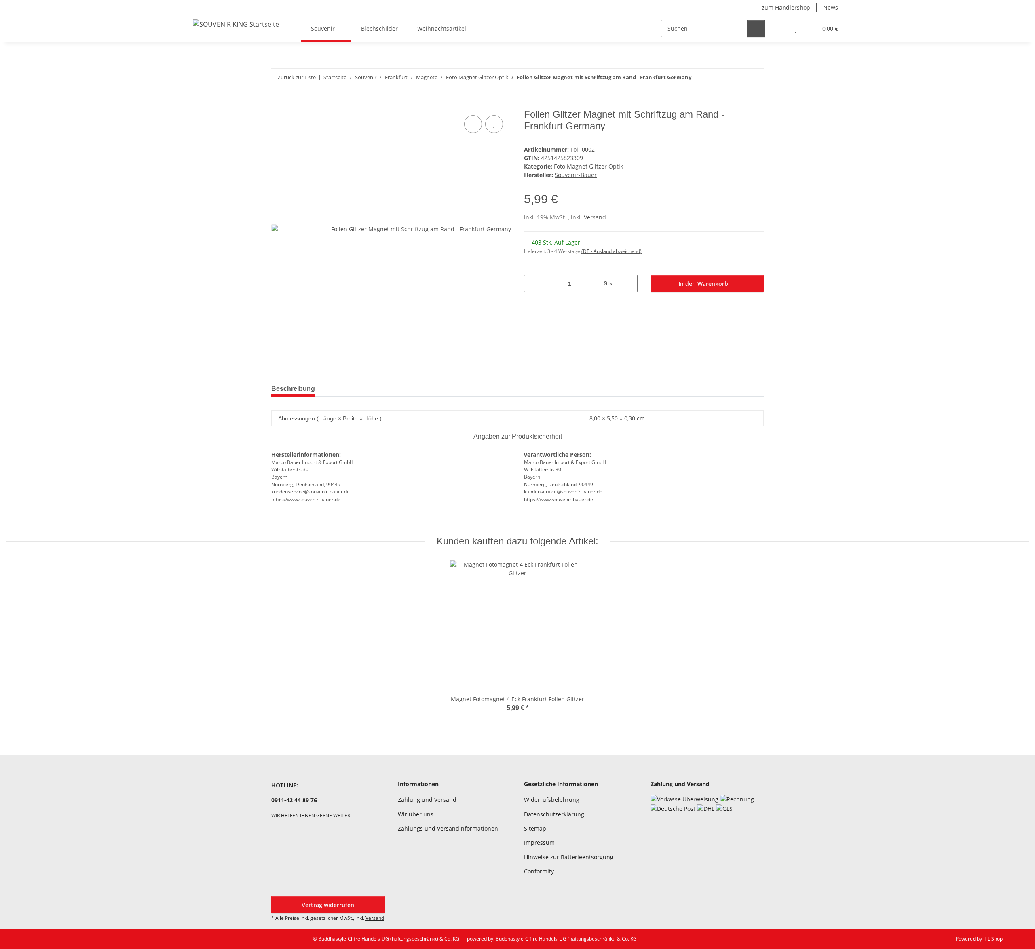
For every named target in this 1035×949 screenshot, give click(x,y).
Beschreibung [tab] (293, 388)
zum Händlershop (786, 7)
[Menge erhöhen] (628, 283)
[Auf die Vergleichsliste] (473, 124)
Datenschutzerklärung (554, 814)
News (830, 7)
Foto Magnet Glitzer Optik (588, 166)
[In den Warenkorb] (277, 104)
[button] (779, 28)
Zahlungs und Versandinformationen (448, 828)
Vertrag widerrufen (328, 905)
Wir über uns (415, 814)
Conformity (539, 871)
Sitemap (535, 828)
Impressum (539, 842)
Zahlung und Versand (427, 799)
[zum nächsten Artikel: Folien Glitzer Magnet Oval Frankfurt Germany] (755, 77)
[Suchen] (756, 28)
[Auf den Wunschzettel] (494, 124)
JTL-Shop (993, 938)
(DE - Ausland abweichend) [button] (611, 251)
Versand (595, 217)
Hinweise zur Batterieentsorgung (568, 857)
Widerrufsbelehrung (551, 799)
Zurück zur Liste (297, 77)
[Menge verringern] (533, 283)
